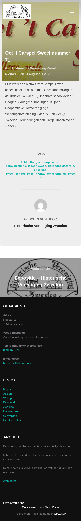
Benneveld (9, 402)
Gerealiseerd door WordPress (40, 507)
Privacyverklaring (13, 502)
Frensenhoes (11, 411)
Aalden (7, 393)
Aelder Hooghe (31, 162)
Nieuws (10, 74)
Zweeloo (8, 406)
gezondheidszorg (59, 165)
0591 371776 (11, 350)
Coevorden (10, 415)
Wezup (7, 398)
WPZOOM (60, 513)
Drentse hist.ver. (13, 420)
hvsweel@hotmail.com (17, 363)
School (20, 173)
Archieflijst (9, 480)
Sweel (30, 173)
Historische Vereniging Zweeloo (36, 68)
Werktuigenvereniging (51, 173)
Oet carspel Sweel (40, 169)
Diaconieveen (37, 165)
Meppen (8, 389)
